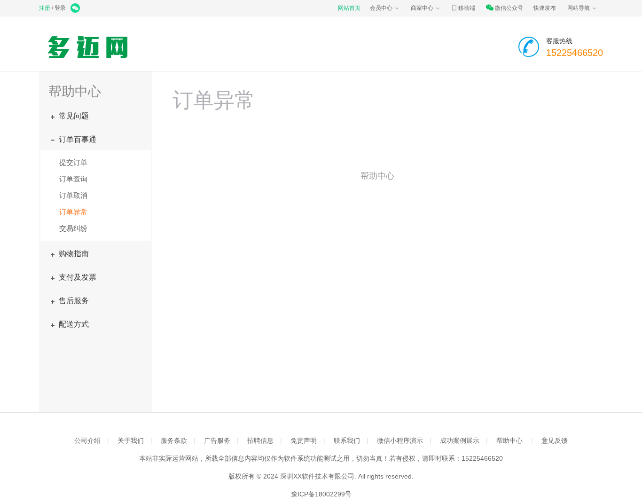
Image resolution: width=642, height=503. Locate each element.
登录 (60, 8)
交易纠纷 (73, 228)
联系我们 (347, 440)
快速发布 (544, 8)
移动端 (466, 8)
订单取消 (73, 195)
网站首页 (349, 8)
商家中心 (422, 8)
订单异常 (73, 212)
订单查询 (73, 179)
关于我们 (130, 440)
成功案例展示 (459, 440)
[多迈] (90, 47)
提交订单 (73, 162)
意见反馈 (554, 440)
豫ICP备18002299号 (321, 494)
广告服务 (217, 440)
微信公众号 (509, 8)
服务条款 (174, 440)
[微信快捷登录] (75, 9)
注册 (44, 8)
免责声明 (303, 440)
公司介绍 (87, 440)
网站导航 (578, 8)
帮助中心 (509, 440)
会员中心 (381, 8)
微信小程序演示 (400, 440)
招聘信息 (260, 440)
